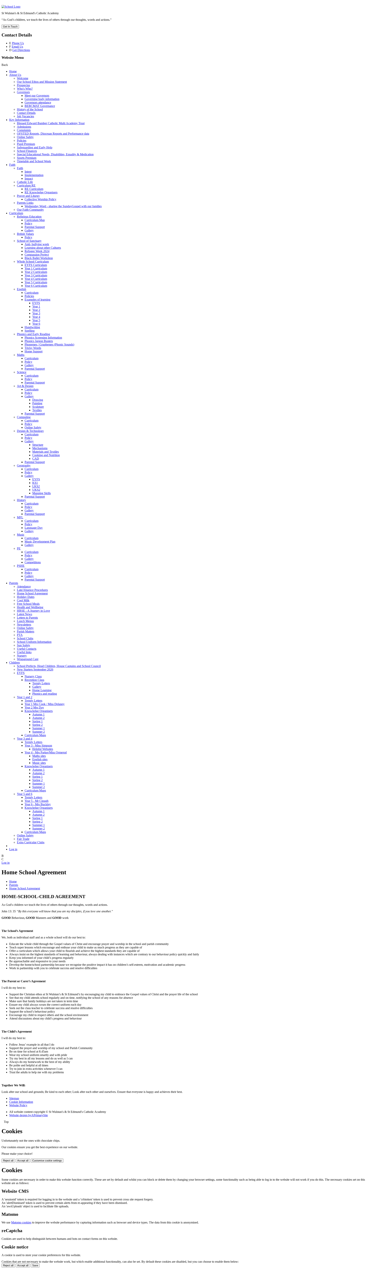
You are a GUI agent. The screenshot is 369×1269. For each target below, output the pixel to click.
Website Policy (18, 1105)
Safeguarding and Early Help (34, 147)
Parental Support (35, 227)
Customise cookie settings (47, 1160)
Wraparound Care (27, 659)
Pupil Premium (26, 144)
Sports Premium (26, 157)
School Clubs (25, 638)
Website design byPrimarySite (28, 1115)
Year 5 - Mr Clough (36, 800)
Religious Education (29, 216)
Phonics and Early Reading (33, 334)
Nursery (22, 655)
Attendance (24, 586)
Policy (28, 223)
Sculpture (38, 406)
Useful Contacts (26, 648)
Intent (28, 171)
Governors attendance (38, 102)
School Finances (27, 151)
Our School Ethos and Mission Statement (42, 81)
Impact (29, 178)
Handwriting (32, 327)
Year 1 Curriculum (36, 268)
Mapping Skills (41, 493)
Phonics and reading (44, 693)
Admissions (24, 126)
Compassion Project (37, 254)
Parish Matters (25, 631)
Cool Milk (23, 600)
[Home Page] (11, 6)
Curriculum (16, 213)
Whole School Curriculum (33, 261)
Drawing (37, 399)
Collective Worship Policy (40, 199)
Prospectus (23, 85)
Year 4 (36, 316)
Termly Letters (41, 683)
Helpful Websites (42, 749)
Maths (20, 354)
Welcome (22, 78)
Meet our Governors (37, 95)
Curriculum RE (26, 185)
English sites (39, 759)
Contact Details (26, 112)
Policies (21, 140)
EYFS (36, 303)
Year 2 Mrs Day (34, 707)
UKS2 (36, 489)
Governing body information (42, 99)
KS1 (35, 482)
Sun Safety (23, 645)
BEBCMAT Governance (40, 106)
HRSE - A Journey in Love (33, 610)
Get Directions (21, 50)
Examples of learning (37, 299)
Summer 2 (38, 731)
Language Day (34, 527)
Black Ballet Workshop (39, 258)
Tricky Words (33, 348)
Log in (13, 849)
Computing (24, 417)
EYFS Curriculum (36, 265)
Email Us (17, 46)
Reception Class (34, 679)
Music (20, 534)
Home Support (33, 351)
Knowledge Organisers (39, 711)
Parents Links (25, 202)
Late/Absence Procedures (32, 590)
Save (35, 1265)
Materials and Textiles (45, 451)
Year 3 (36, 313)
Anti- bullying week (37, 244)
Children (14, 662)
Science (21, 372)
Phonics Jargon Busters (39, 341)
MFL (20, 517)
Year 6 (36, 323)
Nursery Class (33, 676)
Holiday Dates (25, 596)
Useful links (24, 652)
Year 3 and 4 (24, 738)
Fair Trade (23, 838)
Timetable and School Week (34, 161)
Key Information (19, 119)
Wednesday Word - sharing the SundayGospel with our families (63, 206)
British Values (25, 233)
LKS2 (36, 486)
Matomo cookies (21, 1222)
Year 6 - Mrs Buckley (38, 804)
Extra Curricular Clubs (30, 842)
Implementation (34, 175)
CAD (35, 458)
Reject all (8, 1160)
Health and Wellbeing (30, 607)
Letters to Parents (27, 617)
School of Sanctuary (29, 240)
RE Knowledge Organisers (41, 192)
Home (13, 71)
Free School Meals (28, 603)
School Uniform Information (34, 641)
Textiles (37, 410)
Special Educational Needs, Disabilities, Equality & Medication (55, 154)
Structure (37, 444)
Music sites (39, 762)
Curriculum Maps (35, 735)
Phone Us (18, 43)
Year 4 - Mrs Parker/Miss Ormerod (46, 752)
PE (19, 548)
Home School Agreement (32, 593)
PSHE (21, 565)
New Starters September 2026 (35, 669)
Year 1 (36, 306)
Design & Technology (30, 431)
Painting (37, 403)
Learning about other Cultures (43, 247)
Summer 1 (38, 728)
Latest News (24, 614)
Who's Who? (25, 88)
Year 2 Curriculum (36, 272)
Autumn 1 (38, 714)
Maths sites (39, 756)
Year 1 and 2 (24, 697)
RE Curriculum (34, 189)
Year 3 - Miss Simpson (38, 745)
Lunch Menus (25, 621)
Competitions (33, 562)
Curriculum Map (35, 220)
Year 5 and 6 (24, 794)
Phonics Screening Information (43, 337)
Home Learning (42, 690)
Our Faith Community (30, 209)
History (21, 500)
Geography (24, 465)
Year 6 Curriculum (36, 285)
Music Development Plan (40, 541)
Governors (23, 92)
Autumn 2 (38, 717)
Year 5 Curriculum (36, 282)
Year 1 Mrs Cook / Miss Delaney (45, 704)
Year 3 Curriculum (36, 275)
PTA (20, 635)
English (21, 289)
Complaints (24, 130)
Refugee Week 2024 (37, 251)
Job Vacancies (25, 116)
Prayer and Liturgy (28, 195)
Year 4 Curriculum (36, 278)
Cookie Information (21, 1101)
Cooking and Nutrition (46, 455)
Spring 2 (37, 724)
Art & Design (25, 386)
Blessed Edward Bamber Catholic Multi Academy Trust (51, 123)
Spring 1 (37, 721)
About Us (15, 74)
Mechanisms (39, 448)
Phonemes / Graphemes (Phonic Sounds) (49, 344)
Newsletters (24, 624)
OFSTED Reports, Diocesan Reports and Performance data (53, 133)
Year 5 (36, 320)
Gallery (29, 230)
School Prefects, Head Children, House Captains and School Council (59, 666)
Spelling (30, 330)
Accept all (22, 1160)
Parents (13, 583)
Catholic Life (25, 182)
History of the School (30, 109)
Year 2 (36, 310)
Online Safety (25, 137)
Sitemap (14, 1098)
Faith (12, 164)
